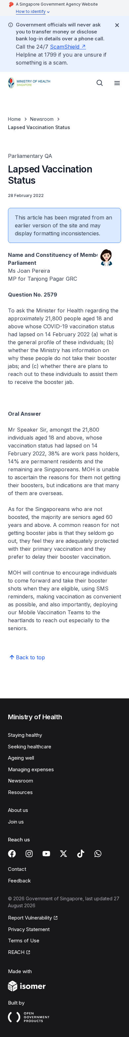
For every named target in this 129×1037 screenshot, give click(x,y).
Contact (17, 869)
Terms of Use (23, 940)
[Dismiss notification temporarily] (117, 25)
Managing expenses (31, 769)
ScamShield (64, 46)
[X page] (63, 854)
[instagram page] (29, 854)
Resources (20, 792)
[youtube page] (46, 854)
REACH (16, 952)
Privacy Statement (29, 929)
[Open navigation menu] (117, 83)
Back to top (30, 657)
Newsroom (42, 119)
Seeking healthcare (29, 746)
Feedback (19, 880)
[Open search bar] (100, 83)
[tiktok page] (81, 854)
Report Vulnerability (30, 918)
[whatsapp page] (98, 854)
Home (14, 119)
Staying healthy (25, 735)
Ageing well (21, 758)
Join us (16, 822)
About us (18, 810)
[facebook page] (12, 854)
